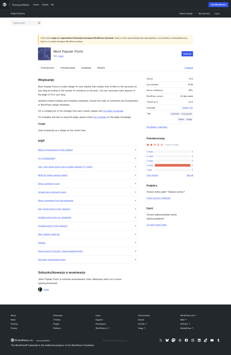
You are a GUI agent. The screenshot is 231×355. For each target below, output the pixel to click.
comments (175, 114)
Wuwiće (101, 67)
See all (190, 175)
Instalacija (86, 67)
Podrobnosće (47, 67)
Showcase (57, 315)
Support (99, 320)
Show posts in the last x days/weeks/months (60, 251)
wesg (60, 56)
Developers (101, 324)
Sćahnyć (187, 54)
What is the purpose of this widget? (55, 150)
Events (141, 320)
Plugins (56, 324)
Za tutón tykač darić (157, 224)
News (13, 320)
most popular (186, 114)
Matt (183, 320)
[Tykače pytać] (39, 23)
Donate (142, 324)
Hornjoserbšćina (43, 340)
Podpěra (189, 67)
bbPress (185, 324)
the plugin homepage (113, 111)
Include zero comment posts (52, 192)
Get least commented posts (52, 259)
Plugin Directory (18, 13)
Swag (141, 328)
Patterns (57, 328)
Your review (152, 175)
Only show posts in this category (54, 209)
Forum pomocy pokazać (158, 198)
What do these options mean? (53, 175)
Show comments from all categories (55, 200)
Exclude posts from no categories (54, 217)
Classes (41, 243)
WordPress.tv (103, 328)
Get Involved (144, 315)
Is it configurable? (46, 158)
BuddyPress (186, 328)
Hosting (14, 324)
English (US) (187, 107)
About (13, 315)
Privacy (14, 328)
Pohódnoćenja (68, 67)
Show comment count (49, 183)
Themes (56, 320)
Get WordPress (218, 4)
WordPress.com (188, 315)
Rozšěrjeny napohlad (157, 127)
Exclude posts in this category (53, 226)
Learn (98, 315)
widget (189, 119)
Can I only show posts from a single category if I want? (65, 167)
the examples (99, 117)
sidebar (181, 119)
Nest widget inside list (49, 234)
